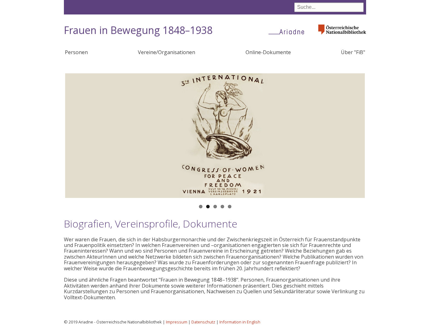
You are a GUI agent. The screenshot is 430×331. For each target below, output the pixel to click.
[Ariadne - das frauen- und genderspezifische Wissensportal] (288, 31)
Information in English (239, 322)
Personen (76, 52)
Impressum (176, 322)
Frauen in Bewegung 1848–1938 (138, 30)
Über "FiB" (353, 52)
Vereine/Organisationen (166, 52)
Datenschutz (203, 322)
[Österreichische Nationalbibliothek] (342, 36)
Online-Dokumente (268, 52)
